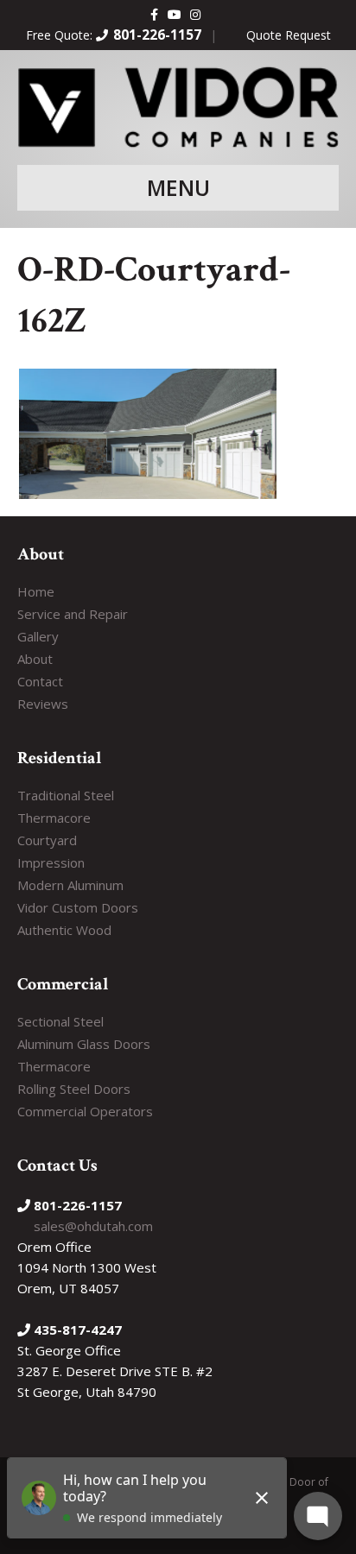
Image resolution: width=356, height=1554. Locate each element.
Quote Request (288, 35)
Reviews (42, 703)
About (35, 658)
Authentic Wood (64, 929)
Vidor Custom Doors (77, 907)
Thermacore (54, 817)
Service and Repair (72, 613)
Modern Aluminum (70, 885)
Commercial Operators (85, 1111)
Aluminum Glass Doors (83, 1043)
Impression (51, 862)
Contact (40, 681)
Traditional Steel (65, 795)
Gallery (38, 636)
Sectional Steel (60, 1021)
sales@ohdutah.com (93, 1226)
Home (35, 591)
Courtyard (47, 840)
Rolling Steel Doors (73, 1088)
